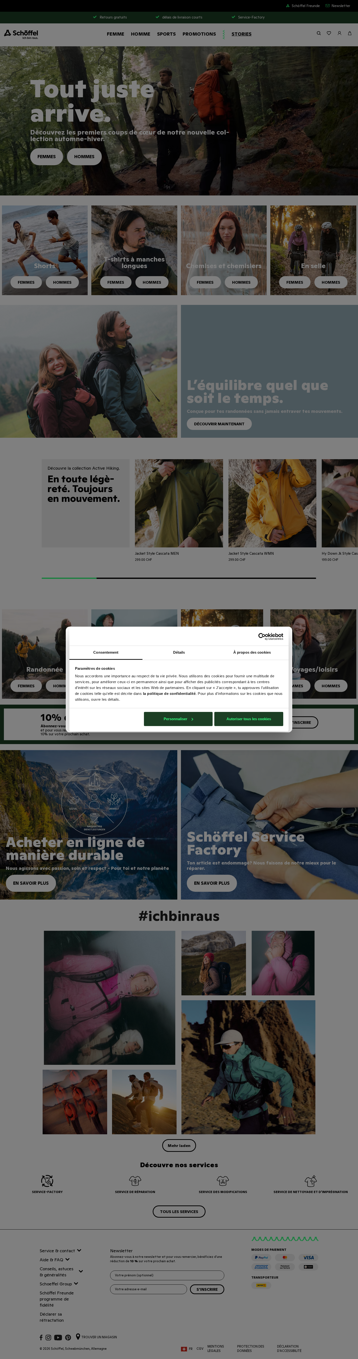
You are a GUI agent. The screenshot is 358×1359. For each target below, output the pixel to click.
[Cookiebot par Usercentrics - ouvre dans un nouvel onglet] (262, 636)
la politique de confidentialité (169, 693)
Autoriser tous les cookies (248, 719)
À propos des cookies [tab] (252, 652)
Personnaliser (175, 719)
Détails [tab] (179, 652)
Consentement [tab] (105, 652)
